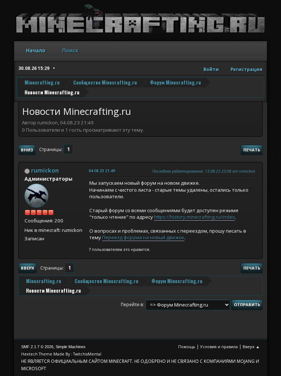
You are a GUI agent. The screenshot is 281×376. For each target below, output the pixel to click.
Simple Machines (71, 347)
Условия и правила (219, 346)
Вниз (27, 150)
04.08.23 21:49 (102, 170)
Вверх (27, 268)
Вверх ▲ (251, 346)
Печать (251, 150)
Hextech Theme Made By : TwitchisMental (61, 354)
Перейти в (132, 304)
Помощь (186, 346)
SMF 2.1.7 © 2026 (37, 347)
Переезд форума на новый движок (143, 237)
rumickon (45, 170)
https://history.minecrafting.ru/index (194, 217)
